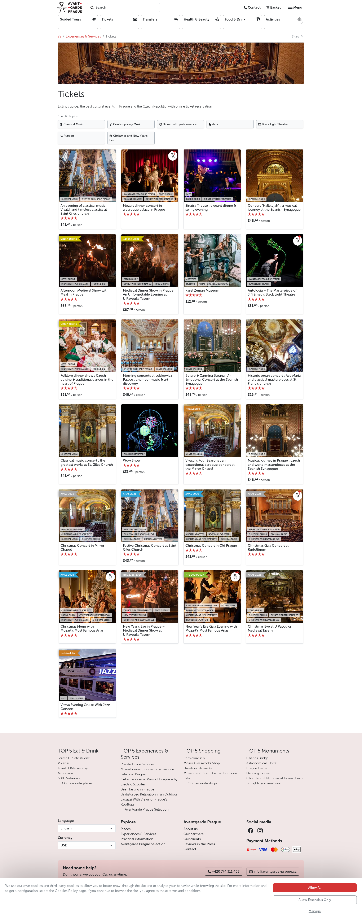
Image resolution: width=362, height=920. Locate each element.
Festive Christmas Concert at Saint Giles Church (149, 547)
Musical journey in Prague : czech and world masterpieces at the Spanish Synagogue (274, 464)
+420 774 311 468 (226, 871)
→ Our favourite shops (200, 783)
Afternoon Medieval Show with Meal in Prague (85, 292)
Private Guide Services (138, 764)
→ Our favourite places (75, 783)
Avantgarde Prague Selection (143, 844)
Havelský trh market (198, 768)
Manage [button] (315, 911)
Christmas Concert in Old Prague (211, 546)
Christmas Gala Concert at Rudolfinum (268, 547)
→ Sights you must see (263, 783)
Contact (190, 849)
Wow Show (132, 460)
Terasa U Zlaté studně (74, 758)
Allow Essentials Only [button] (315, 900)
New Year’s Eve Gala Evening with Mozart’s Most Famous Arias (211, 628)
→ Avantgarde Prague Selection (144, 809)
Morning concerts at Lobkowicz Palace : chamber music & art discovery (147, 379)
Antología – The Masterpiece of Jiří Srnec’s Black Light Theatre (272, 292)
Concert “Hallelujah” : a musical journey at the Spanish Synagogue (274, 208)
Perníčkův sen (194, 758)
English (66, 828)
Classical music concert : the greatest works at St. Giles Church (87, 462)
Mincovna (65, 773)
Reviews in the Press (199, 844)
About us (191, 829)
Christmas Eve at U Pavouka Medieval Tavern (269, 628)
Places (126, 829)
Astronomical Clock (261, 763)
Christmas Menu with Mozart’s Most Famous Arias (82, 628)
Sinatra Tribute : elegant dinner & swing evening (210, 208)
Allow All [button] (314, 888)
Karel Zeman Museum (202, 290)
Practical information (137, 839)
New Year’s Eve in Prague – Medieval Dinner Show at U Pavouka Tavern (144, 630)
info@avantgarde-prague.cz (274, 871)
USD (64, 845)
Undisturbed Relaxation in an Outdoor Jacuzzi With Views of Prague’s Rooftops (149, 799)
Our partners (193, 834)
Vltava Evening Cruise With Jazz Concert (85, 707)
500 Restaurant (69, 778)
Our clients (192, 839)
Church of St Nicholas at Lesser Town (274, 778)
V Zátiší (63, 763)
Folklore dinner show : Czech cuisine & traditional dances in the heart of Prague (87, 379)
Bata (187, 778)
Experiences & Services (138, 834)
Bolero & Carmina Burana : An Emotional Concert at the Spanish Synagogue (211, 379)
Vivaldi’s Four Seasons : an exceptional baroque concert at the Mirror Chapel (210, 464)
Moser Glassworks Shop (202, 763)
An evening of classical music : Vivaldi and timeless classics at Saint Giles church (84, 209)
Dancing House (258, 773)
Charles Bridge (257, 758)
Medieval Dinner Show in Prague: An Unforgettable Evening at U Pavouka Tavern (149, 294)
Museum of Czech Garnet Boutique (210, 773)
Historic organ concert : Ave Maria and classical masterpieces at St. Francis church (274, 379)
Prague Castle (256, 768)
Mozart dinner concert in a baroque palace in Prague (144, 208)
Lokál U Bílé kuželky (73, 768)
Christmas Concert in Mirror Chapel (82, 547)
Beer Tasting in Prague (137, 789)
